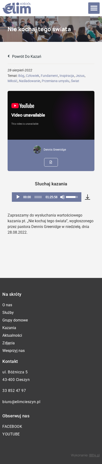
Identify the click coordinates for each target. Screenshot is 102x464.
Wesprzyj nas (13, 350)
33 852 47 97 (14, 390)
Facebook (12, 426)
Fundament (49, 76)
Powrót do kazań (26, 56)
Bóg (21, 76)
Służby (8, 312)
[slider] (38, 197)
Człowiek (32, 76)
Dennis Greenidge (55, 149)
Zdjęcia (8, 343)
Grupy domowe (15, 320)
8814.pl (94, 455)
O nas (7, 305)
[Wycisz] (62, 197)
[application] (46, 197)
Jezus (80, 76)
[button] (94, 8)
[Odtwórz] (18, 197)
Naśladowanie (29, 81)
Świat (75, 81)
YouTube (11, 434)
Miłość (12, 81)
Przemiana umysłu (55, 81)
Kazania (9, 328)
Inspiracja (67, 76)
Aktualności (12, 335)
